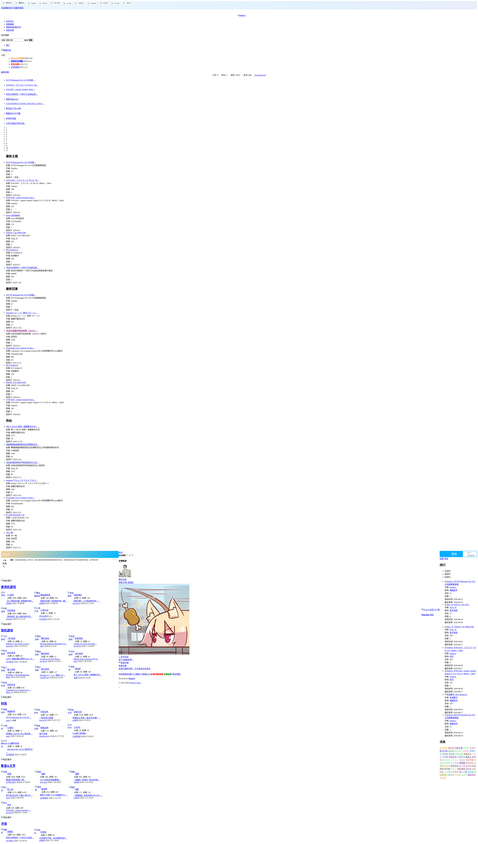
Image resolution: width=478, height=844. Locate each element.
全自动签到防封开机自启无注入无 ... (22, 462)
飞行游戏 (11, 638)
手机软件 (44, 712)
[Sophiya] (449, 581)
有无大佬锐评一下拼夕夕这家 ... (20, 838)
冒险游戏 (470, 763)
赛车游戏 (45, 638)
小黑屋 (136, 674)
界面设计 (468, 754)
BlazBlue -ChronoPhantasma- (18, 675)
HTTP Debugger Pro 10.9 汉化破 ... (21, 162)
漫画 (77, 774)
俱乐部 (466, 748)
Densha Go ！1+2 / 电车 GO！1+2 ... (22, 313)
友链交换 (10, 30)
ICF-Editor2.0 (12, 250)
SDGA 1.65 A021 (461, 605)
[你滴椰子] (450, 695)
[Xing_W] (449, 605)
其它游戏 (45, 669)
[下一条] (132, 555)
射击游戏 (11, 653)
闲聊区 (10, 832)
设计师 (469, 766)
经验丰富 (459, 754)
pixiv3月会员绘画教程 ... (50, 780)
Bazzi (8, 677)
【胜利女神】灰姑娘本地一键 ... (53, 601)
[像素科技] (6, 50)
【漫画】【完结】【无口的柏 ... (87, 780)
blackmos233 (44, 736)
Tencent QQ (427, 614)
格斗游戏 (11, 670)
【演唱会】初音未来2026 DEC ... (88, 795)
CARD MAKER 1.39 (15, 515)
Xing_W (453, 607)
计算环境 (461, 757)
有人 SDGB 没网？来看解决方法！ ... (22, 427)
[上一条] (127, 555)
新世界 (451, 775)
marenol (9, 619)
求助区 (78, 669)
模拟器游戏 (45, 595)
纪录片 (462, 760)
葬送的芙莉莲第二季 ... (16, 780)
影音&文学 (8, 765)
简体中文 (9, 3)
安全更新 (444, 748)
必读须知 (15, 67)
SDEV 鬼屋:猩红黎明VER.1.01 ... (20, 659)
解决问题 (444, 751)
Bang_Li (9, 692)
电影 (77, 789)
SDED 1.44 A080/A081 (16, 233)
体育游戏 (79, 638)
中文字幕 (470, 760)
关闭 (121, 553)
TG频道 (143, 674)
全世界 (473, 748)
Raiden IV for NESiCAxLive (17, 644)
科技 (4, 703)
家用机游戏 (8, 587)
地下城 (462, 766)
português (93, 3)
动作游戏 (79, 654)
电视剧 (44, 789)
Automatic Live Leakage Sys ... (18, 690)
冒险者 (469, 769)
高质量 (462, 763)
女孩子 (464, 775)
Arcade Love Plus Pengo (50, 659)
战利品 (451, 751)
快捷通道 (10, 24)
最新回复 (5, 72)
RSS (148, 674)
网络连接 (455, 766)
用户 (8, 45)
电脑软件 (11, 711)
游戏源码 (78, 595)
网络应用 (44, 728)
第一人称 (463, 772)
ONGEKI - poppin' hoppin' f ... (18, 810)
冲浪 (4, 823)
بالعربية (69, 3)
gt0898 (8, 603)
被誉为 (449, 763)
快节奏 (447, 769)
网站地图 (176, 674)
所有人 (454, 769)
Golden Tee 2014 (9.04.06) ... (85, 644)
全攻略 (445, 757)
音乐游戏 (454, 610)
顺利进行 (459, 751)
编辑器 (452, 754)
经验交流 (78, 712)
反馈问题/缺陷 (157, 674)
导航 (446, 559)
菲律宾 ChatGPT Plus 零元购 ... (19, 734)
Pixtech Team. (135, 683)
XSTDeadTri (11, 782)
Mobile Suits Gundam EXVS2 (86, 659)
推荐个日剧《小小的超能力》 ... (54, 795)
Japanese (128, 3)
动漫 (9, 774)
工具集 (458, 775)
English (33, 3)
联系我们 (129, 674)
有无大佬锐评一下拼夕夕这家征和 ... (22, 268)
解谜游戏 (45, 654)
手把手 (456, 772)
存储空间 (453, 757)
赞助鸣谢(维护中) (13, 27)
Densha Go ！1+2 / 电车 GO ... (52, 675)
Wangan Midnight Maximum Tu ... (53, 644)
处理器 (456, 763)
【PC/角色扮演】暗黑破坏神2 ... (20, 601)
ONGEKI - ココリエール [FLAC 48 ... (22, 180)
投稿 (442, 559)
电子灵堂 (43, 734)
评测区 (43, 832)
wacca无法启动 (13, 215)
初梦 (76, 678)
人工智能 (448, 772)
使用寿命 (446, 760)
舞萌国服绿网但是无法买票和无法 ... (22, 444)
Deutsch (44, 3)
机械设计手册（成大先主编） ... (86, 718)
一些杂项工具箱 (46, 718)
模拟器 (471, 772)
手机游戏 (11, 611)
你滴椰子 (454, 698)
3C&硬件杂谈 (13, 743)
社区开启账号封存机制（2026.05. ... (22, 331)
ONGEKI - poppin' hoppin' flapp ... (20, 198)
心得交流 (44, 610)
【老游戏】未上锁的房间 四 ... (19, 616)
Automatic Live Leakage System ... (20, 348)
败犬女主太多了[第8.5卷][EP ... (19, 795)
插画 (43, 774)
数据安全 (455, 760)
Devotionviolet (260, 75)
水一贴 (9, 533)
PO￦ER (42, 619)
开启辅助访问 (7, 8)
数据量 (447, 766)
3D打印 (77, 727)
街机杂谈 (11, 685)
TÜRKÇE (81, 3)
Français (117, 3)
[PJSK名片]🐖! (45, 616)
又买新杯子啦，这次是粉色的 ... (53, 838)
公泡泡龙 (77, 736)
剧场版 (466, 751)
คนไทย (105, 3)
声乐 (9, 805)
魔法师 (451, 748)
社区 (10, 21)
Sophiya (453, 587)
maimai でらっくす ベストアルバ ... (22, 480)
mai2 (76, 661)
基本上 (469, 757)
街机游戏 (7, 630)
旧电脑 (445, 754)
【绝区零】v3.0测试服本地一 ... (86, 601)
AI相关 (10, 728)
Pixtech (132, 678)
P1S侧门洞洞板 (79, 733)
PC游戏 (10, 595)
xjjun (42, 646)
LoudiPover (44, 677)
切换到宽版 (18, 8)
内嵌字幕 (459, 748)
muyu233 (76, 603)
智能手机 (472, 775)
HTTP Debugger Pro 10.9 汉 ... (18, 717)
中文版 (443, 778)
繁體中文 (22, 3)
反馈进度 (168, 674)
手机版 (122, 674)
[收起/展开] (6, 580)
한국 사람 (57, 3)
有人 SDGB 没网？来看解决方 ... (88, 675)
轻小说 (10, 789)
